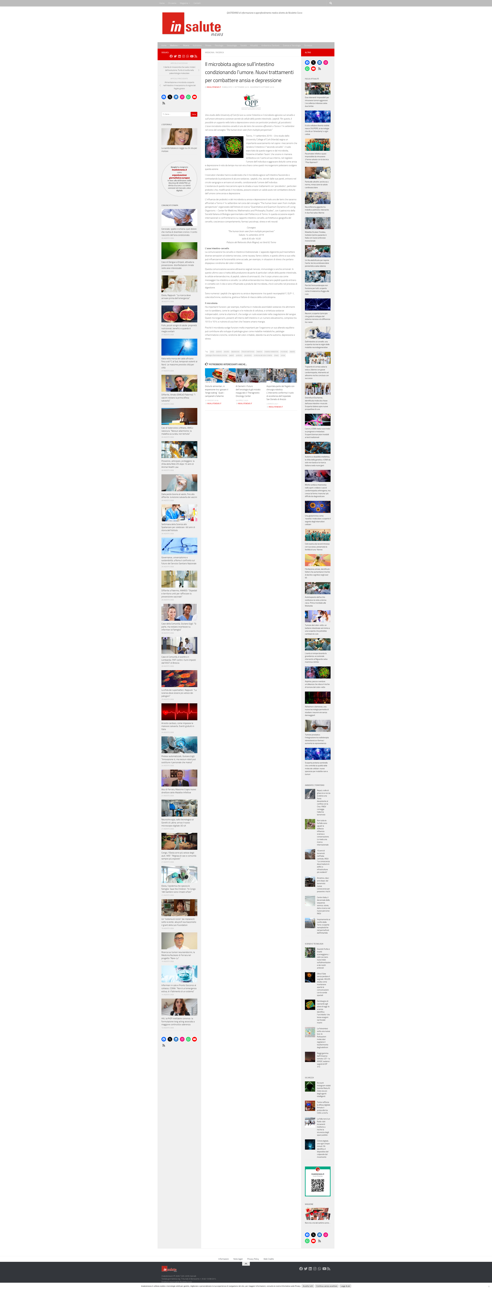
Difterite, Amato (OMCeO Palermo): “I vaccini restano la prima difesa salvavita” (178, 397)
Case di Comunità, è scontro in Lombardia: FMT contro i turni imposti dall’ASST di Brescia (178, 660)
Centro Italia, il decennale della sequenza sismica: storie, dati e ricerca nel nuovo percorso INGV (323, 905)
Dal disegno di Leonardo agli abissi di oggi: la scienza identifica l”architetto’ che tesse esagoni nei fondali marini (323, 1012)
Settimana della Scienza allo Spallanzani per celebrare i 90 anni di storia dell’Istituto (178, 527)
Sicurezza (308, 45)
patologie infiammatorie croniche (216, 355)
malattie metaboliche (271, 352)
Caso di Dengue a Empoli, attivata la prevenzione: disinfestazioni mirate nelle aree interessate (177, 265)
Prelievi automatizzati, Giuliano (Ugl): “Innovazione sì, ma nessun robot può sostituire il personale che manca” (178, 759)
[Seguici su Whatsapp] (187, 56)
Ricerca (186, 45)
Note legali (238, 1259)
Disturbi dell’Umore (248, 352)
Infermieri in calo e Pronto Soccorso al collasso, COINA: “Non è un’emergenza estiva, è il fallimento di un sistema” (178, 988)
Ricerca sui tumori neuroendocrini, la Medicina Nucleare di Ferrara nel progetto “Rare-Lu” (178, 955)
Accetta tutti (308, 1286)
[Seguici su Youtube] (191, 56)
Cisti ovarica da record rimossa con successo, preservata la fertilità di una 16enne (317, 547)
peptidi (231, 355)
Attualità (254, 45)
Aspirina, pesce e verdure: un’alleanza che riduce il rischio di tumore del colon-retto (317, 684)
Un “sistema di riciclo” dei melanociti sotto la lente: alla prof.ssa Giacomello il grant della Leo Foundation (178, 922)
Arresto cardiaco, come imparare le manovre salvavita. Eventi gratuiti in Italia (177, 726)
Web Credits (269, 1259)
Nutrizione (197, 45)
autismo (219, 352)
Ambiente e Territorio (270, 45)
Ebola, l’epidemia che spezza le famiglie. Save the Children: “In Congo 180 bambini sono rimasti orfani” (178, 889)
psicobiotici (248, 355)
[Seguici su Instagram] (183, 56)
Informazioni (223, 1259)
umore (283, 355)
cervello (226, 352)
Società (243, 45)
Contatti (197, 3)
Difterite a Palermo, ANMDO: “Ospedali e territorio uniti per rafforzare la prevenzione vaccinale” (179, 593)
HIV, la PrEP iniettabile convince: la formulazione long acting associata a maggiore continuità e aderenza (178, 1021)
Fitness (208, 45)
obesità (292, 352)
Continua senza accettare (326, 1286)
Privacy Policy (253, 1259)
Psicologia (219, 45)
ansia (212, 352)
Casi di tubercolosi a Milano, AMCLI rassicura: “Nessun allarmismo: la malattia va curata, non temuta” (177, 431)
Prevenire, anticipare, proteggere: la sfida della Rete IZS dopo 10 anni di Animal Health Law (177, 464)
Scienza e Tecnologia (292, 45)
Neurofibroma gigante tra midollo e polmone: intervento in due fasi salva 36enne (317, 210)
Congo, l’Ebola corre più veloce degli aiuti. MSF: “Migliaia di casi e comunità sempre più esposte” (178, 855)
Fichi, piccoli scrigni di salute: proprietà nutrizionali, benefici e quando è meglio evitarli (179, 328)
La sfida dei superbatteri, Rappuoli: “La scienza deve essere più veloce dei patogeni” (179, 693)
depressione (235, 352)
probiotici (239, 355)
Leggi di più (345, 1286)
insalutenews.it (214, 87)
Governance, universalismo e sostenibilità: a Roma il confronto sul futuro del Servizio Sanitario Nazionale (178, 560)
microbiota (284, 352)
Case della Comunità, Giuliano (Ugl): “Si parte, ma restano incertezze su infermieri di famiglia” (178, 626)
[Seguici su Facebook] (171, 56)
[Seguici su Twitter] (175, 56)
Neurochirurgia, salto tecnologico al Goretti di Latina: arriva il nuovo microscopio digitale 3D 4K (177, 822)
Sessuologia (232, 45)
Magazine (184, 3)
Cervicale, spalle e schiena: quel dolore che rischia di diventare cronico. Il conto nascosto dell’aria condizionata (179, 232)
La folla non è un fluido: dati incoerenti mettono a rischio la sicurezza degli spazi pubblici (323, 1127)
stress (276, 355)
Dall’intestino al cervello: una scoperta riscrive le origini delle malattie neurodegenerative (317, 344)
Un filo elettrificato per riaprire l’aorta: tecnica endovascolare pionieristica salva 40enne (317, 263)
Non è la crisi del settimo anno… (317, 1223)
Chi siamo (172, 3)
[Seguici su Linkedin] (179, 56)
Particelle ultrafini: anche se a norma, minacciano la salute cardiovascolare (317, 185)
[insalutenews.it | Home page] (192, 24)
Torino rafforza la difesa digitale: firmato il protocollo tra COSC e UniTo (323, 1107)
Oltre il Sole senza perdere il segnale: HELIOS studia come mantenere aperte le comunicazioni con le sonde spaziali (323, 984)
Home (162, 3)
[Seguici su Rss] (195, 56)
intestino (259, 352)
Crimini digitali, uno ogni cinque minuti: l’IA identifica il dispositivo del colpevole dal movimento (323, 1149)
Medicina (174, 45)
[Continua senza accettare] (489, 1286)
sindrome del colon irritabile (263, 355)
